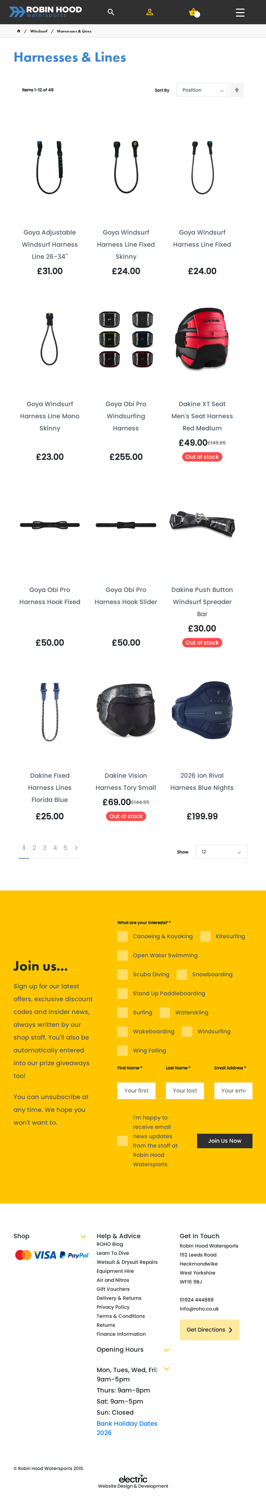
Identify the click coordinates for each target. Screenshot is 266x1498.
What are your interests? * (144, 922)
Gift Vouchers (113, 1289)
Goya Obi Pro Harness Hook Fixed (49, 595)
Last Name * (178, 1067)
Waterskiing (192, 1012)
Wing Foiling (149, 1050)
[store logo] (45, 12)
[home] (19, 31)
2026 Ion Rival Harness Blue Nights (202, 781)
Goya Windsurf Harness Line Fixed (202, 238)
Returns (106, 1325)
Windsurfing (214, 1031)
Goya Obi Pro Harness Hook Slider (126, 595)
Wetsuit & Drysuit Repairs (127, 1262)
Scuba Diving (151, 974)
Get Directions (206, 1330)
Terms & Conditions (121, 1316)
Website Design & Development (133, 1486)
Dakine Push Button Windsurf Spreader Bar (202, 601)
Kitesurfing (230, 936)
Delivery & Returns (119, 1298)
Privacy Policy (113, 1307)
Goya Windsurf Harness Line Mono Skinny (49, 416)
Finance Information (121, 1334)
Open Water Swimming (165, 955)
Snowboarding (212, 974)
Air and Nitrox (113, 1280)
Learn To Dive (113, 1253)
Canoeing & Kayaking (163, 936)
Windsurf (38, 31)
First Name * (129, 1067)
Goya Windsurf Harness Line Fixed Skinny (126, 244)
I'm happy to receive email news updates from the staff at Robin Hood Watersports (155, 1141)
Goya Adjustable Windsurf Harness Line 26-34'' (50, 244)
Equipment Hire (115, 1271)
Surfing (142, 1012)
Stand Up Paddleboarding (169, 993)
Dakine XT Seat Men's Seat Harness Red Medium (202, 416)
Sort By (162, 90)
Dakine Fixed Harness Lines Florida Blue (50, 787)
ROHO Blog (110, 1244)
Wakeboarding (154, 1031)
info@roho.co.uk (199, 1308)
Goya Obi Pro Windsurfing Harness (126, 416)
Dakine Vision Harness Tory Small (126, 781)
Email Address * (230, 1067)
